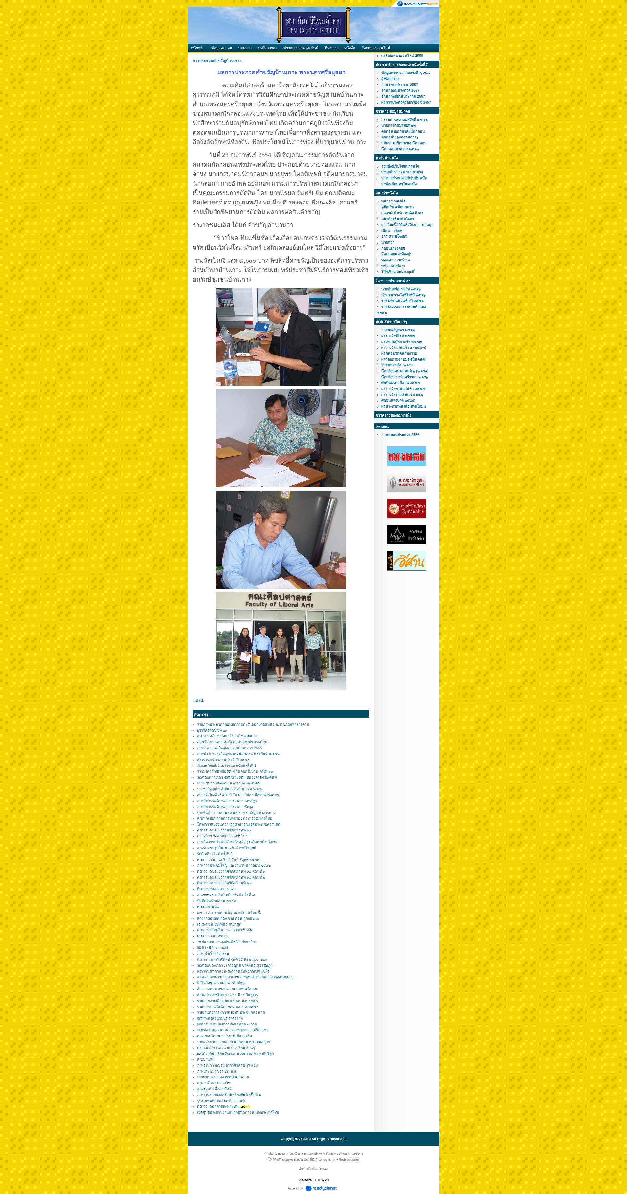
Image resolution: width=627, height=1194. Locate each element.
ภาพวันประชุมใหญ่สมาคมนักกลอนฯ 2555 (229, 748)
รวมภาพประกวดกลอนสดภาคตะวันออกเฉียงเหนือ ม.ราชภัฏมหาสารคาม (253, 724)
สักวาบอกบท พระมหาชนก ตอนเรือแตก (227, 989)
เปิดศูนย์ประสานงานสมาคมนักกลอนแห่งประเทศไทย (238, 1112)
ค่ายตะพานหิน (208, 907)
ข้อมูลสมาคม (221, 48)
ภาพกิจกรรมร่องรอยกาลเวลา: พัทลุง (225, 807)
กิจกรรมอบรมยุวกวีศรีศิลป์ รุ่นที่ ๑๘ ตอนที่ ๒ (231, 877)
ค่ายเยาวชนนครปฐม (213, 936)
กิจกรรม (331, 48)
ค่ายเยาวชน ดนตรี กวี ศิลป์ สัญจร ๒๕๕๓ (228, 860)
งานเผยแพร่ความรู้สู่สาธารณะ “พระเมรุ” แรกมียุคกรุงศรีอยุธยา (245, 977)
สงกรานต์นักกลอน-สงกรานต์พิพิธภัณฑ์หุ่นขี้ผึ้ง (233, 971)
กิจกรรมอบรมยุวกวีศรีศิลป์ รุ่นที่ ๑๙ (224, 830)
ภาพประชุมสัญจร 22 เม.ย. (217, 1071)
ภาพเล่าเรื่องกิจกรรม (213, 954)
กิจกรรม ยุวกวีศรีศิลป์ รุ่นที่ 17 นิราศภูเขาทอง (232, 959)
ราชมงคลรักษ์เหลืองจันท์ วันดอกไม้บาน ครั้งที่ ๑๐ (235, 771)
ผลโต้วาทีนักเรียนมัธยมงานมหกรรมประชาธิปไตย (235, 1054)
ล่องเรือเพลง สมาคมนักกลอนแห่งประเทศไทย (232, 742)
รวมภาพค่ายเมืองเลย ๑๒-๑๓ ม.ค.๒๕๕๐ (227, 1001)
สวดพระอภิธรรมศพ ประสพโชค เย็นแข (227, 736)
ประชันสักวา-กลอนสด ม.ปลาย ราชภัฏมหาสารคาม (236, 813)
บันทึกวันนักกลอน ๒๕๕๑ (216, 901)
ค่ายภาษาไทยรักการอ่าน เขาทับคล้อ (225, 930)
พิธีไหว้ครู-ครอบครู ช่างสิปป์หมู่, (221, 983)
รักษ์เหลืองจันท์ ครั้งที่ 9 (214, 854)
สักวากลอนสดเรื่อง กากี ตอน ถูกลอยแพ (228, 918)
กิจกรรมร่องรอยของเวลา (216, 889)
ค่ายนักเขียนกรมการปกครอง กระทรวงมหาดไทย (234, 818)
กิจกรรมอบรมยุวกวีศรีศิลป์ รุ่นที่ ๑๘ (224, 883)
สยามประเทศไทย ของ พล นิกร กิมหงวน (228, 995)
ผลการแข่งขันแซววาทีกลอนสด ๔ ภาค (227, 1024)
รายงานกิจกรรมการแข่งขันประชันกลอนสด (231, 1012)
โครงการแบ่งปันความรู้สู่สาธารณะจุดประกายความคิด (238, 824)
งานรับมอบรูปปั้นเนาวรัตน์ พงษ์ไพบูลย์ (226, 848)
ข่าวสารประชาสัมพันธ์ (300, 48)
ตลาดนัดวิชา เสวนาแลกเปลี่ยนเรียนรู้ (226, 1048)
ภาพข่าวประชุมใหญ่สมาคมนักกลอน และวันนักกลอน (238, 754)
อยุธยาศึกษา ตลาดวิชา (214, 1083)
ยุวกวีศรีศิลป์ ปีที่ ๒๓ (212, 730)
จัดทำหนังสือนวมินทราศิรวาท (220, 1018)
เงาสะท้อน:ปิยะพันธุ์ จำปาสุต (219, 924)
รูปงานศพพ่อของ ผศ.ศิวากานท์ (221, 1101)
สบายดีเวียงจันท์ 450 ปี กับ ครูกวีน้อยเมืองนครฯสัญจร (238, 795)
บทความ (244, 48)
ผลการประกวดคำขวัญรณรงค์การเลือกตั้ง (229, 912)
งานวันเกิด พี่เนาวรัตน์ (214, 1089)
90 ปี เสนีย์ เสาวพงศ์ (212, 948)
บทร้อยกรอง (267, 48)
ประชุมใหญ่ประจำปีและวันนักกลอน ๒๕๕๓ (230, 789)
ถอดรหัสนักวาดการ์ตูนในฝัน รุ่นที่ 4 (224, 1036)
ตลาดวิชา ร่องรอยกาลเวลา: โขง (222, 836)
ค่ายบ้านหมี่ (206, 1059)
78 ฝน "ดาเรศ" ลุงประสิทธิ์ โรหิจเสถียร (227, 942)
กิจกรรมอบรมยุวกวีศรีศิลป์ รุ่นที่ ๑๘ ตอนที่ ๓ (231, 871)
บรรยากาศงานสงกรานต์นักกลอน (223, 1077)
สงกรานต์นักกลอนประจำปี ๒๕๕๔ (223, 760)
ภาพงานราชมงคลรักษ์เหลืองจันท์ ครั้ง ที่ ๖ (229, 1095)
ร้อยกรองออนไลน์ (376, 48)
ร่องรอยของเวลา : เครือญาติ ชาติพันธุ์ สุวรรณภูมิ (235, 965)
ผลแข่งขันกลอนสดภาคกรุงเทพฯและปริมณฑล (233, 1030)
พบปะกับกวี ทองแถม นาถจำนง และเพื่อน (229, 783)
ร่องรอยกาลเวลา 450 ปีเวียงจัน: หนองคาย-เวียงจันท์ (237, 777)
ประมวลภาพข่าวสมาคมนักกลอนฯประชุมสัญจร (233, 1042)
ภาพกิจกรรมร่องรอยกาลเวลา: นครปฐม (227, 801)
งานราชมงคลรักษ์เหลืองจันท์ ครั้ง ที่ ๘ (226, 895)
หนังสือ (349, 48)
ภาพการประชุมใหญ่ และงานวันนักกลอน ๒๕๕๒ (234, 865)
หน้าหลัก (198, 48)
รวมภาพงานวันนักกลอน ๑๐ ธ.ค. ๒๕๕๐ (228, 1006)
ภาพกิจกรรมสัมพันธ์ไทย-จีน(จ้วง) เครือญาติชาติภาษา (238, 842)
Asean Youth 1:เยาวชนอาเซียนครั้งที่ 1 (226, 765)
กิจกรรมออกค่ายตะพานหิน (218, 1106)
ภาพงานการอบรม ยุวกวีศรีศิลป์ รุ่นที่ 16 (227, 1065)
